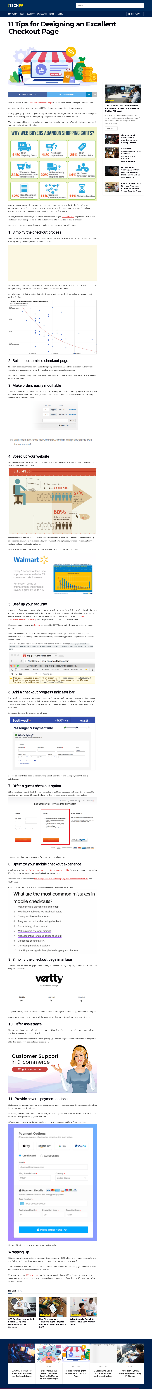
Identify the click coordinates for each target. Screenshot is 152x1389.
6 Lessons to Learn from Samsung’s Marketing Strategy (103, 1373)
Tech (22, 14)
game (22, 1366)
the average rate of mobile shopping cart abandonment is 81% (61, 878)
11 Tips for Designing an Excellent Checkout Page (76, 1373)
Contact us (136, 14)
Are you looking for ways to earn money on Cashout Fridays (22, 1373)
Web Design (42, 14)
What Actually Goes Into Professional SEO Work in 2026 (82, 1322)
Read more (111, 128)
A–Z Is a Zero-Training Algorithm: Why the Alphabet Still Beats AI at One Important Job (130, 172)
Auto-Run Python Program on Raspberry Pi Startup (130, 1373)
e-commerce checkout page (40, 102)
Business (31, 14)
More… (60, 14)
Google (37, 625)
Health (52, 14)
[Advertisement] (52, 263)
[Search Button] (141, 5)
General (110, 100)
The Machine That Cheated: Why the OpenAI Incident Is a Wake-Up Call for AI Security (122, 108)
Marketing (12, 14)
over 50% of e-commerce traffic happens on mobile (47, 870)
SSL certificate (68, 216)
